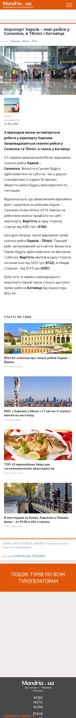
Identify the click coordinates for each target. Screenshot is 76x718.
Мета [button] (38, 702)
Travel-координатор (12, 118)
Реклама (46, 687)
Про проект (31, 687)
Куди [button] (38, 697)
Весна (26, 41)
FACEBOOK (18, 556)
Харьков (15, 41)
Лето (34, 41)
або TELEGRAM (35, 556)
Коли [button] (38, 707)
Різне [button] (38, 713)
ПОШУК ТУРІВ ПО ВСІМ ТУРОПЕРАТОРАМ (38, 577)
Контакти (38, 690)
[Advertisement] (38, 634)
